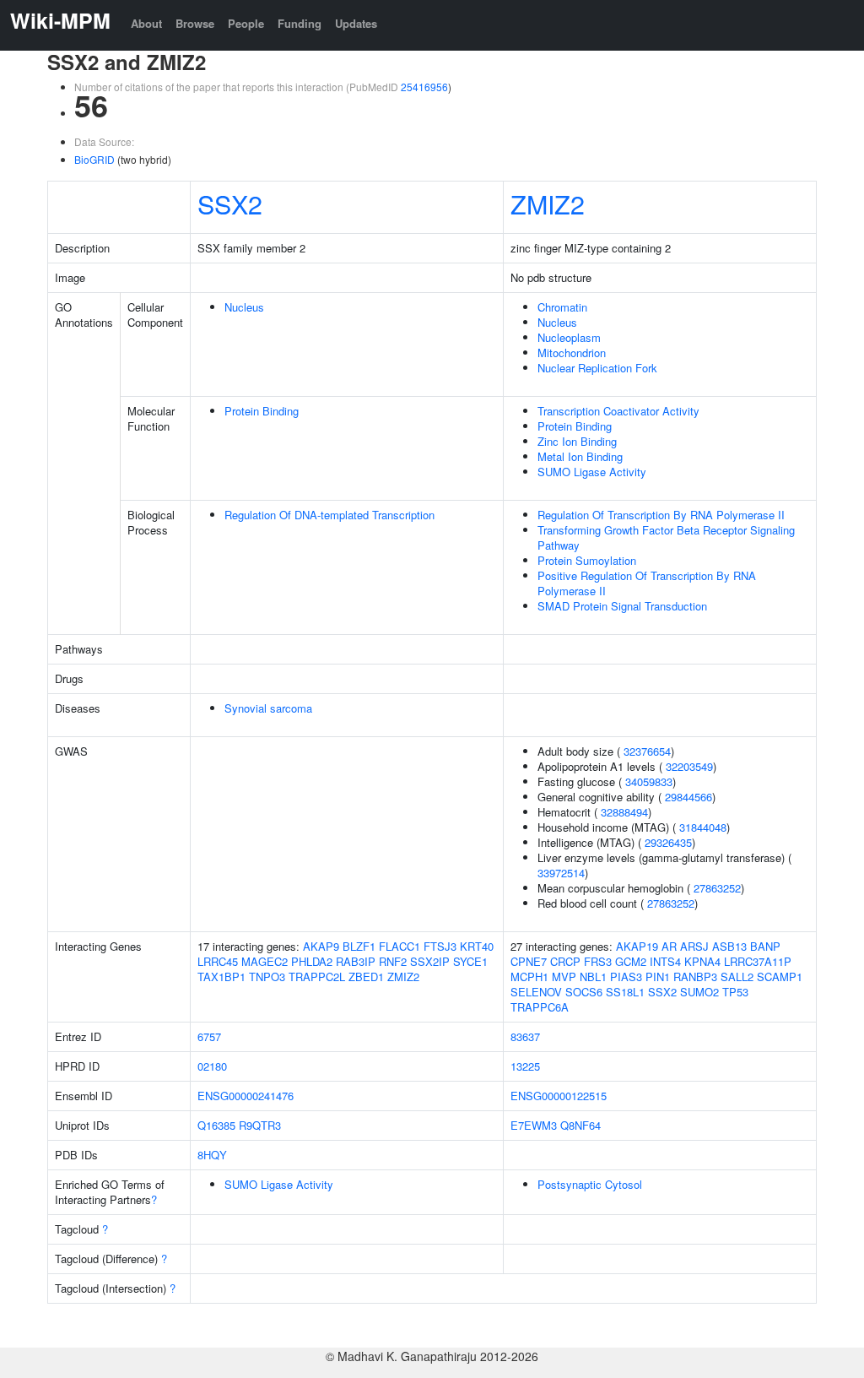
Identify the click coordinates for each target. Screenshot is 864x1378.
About (146, 23)
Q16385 (216, 1125)
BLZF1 (359, 946)
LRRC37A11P (757, 961)
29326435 (668, 842)
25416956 (424, 86)
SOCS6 (583, 992)
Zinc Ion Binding (577, 441)
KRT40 (477, 946)
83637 (525, 1036)
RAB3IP (355, 961)
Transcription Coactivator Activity (618, 411)
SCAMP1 (779, 976)
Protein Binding (261, 411)
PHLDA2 (311, 961)
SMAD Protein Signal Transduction (622, 606)
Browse (195, 23)
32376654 (647, 751)
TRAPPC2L (317, 976)
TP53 (735, 992)
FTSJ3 (440, 946)
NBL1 (593, 976)
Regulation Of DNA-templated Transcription (329, 515)
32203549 (689, 766)
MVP (564, 976)
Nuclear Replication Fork (597, 368)
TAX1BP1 (221, 976)
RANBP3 (695, 976)
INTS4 (665, 961)
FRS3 (598, 961)
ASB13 (729, 946)
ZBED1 (366, 976)
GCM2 (630, 961)
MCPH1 (529, 976)
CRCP (565, 961)
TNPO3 (267, 976)
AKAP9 (321, 946)
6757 (209, 1036)
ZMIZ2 (547, 203)
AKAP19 (637, 946)
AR (669, 946)
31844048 (702, 827)
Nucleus (244, 307)
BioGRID (94, 159)
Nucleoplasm (569, 337)
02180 (212, 1066)
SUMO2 (699, 992)
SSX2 (229, 203)
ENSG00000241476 (245, 1096)
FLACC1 (399, 946)
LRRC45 (217, 961)
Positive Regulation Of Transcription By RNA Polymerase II (646, 583)
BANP (765, 946)
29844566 (688, 797)
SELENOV (536, 992)
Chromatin (562, 307)
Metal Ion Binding (580, 456)
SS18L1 (625, 992)
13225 (525, 1066)
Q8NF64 (580, 1125)
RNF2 (393, 961)
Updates (356, 23)
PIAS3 (626, 976)
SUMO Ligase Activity (591, 472)
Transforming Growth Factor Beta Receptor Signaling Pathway (666, 537)
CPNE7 (528, 961)
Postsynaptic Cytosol (589, 1184)
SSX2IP (430, 961)
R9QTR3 (260, 1125)
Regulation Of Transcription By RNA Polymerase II (661, 515)
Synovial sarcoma (268, 708)
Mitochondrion (571, 352)
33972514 (561, 873)
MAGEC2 (264, 961)
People (246, 23)
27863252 (717, 888)
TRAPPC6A (539, 1007)
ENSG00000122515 (558, 1096)
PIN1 (657, 976)
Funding (299, 23)
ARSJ (694, 946)
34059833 (648, 781)
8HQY (212, 1155)
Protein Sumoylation (586, 560)
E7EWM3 (533, 1125)
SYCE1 (470, 961)
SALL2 (737, 976)
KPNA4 (702, 961)
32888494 (624, 812)
